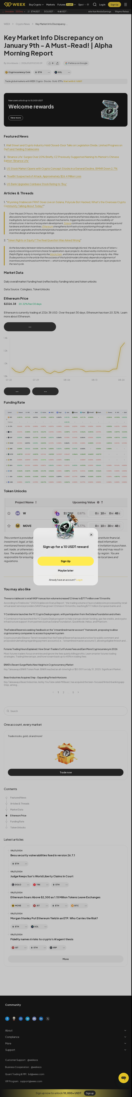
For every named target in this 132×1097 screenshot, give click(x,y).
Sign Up (66, 561)
